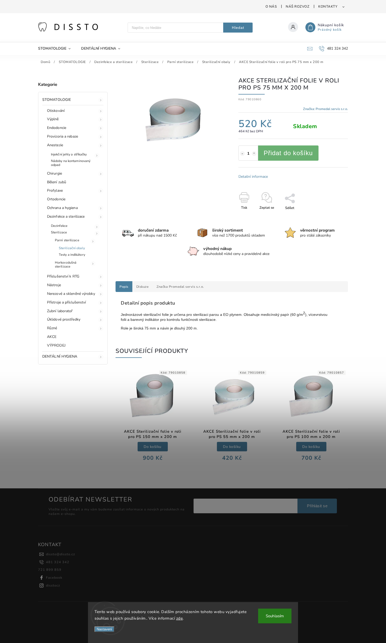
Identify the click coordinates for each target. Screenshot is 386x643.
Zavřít (331, 217)
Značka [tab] (180, 286)
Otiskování (56, 110)
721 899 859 (49, 569)
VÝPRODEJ (56, 345)
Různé (52, 328)
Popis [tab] (123, 286)
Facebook (54, 577)
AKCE (51, 336)
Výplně (53, 119)
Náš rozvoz (297, 6)
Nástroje (54, 285)
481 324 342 (57, 562)
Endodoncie (56, 127)
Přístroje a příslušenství (66, 302)
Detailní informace (253, 176)
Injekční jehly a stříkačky (69, 154)
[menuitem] (57, 48)
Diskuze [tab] (142, 286)
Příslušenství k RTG (63, 276)
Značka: (325, 109)
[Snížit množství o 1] (242, 153)
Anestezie (55, 145)
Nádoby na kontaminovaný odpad (70, 163)
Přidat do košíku (288, 152)
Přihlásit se (317, 506)
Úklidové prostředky (63, 319)
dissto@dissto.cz (60, 554)
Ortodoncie (56, 199)
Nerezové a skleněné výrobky (71, 293)
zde (179, 618)
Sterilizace (59, 232)
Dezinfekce (59, 225)
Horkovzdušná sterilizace (65, 264)
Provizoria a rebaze (62, 136)
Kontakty (327, 6)
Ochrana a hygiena (62, 207)
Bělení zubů (56, 182)
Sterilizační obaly (72, 248)
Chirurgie (54, 173)
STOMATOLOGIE (56, 99)
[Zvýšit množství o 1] (254, 153)
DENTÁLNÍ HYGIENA (59, 356)
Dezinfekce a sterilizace (66, 216)
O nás (271, 6)
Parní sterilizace (67, 240)
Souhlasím (275, 616)
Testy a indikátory (72, 254)
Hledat (238, 27)
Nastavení (104, 629)
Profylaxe (55, 190)
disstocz (53, 585)
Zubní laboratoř (60, 311)
